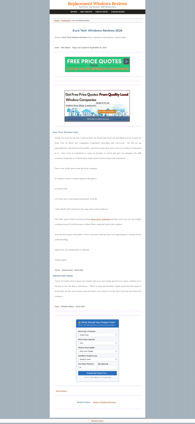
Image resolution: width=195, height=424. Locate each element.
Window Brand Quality (86, 348)
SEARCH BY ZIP (102, 103)
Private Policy (97, 421)
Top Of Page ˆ (62, 391)
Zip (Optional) (103, 364)
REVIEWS (74, 12)
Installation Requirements (87, 356)
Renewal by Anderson (100, 219)
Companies (66, 20)
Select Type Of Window (86, 331)
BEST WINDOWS (86, 12)
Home (56, 20)
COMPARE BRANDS (118, 12)
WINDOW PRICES (101, 12)
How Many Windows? (86, 364)
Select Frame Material (86, 339)
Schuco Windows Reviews (104, 402)
